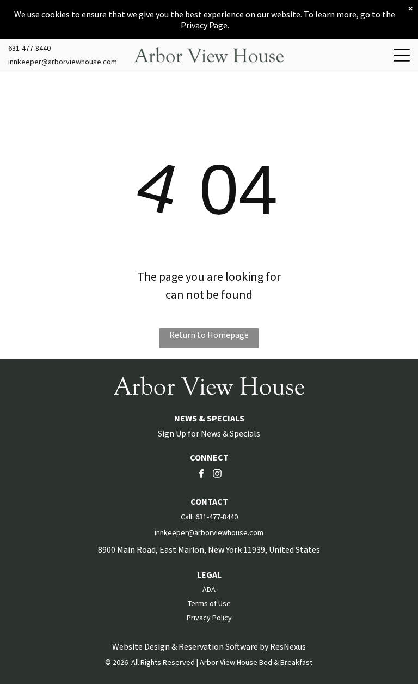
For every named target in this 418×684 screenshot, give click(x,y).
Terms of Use (209, 603)
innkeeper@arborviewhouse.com (62, 61)
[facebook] (201, 475)
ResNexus (288, 646)
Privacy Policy (209, 617)
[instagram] (217, 475)
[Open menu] (402, 55)
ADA (209, 589)
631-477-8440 (29, 48)
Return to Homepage (209, 334)
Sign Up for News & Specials (209, 433)
